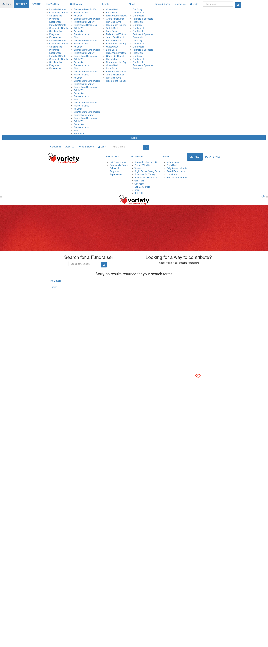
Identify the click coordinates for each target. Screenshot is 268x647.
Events (105, 3)
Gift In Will (79, 27)
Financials (138, 21)
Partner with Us (81, 12)
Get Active (79, 31)
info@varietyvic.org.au (61, 301)
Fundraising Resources (85, 24)
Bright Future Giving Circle (87, 18)
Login (195, 3)
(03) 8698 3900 (58, 298)
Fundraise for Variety (84, 21)
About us (69, 146)
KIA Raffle (79, 133)
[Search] (238, 5)
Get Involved (76, 3)
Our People (138, 15)
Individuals (55, 280)
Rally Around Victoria (116, 15)
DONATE (36, 4)
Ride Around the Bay (177, 177)
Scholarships (55, 15)
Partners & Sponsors (143, 18)
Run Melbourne (113, 21)
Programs (54, 18)
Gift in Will (139, 180)
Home (8, 3)
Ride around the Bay (116, 24)
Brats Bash (111, 12)
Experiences (55, 21)
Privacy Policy (67, 314)
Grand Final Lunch (115, 18)
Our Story (137, 9)
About (132, 3)
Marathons (172, 174)
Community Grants (58, 12)
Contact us (180, 3)
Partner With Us (142, 165)
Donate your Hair (82, 34)
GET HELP (21, 4)
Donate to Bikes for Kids (86, 9)
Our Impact (138, 12)
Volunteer (78, 15)
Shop (76, 37)
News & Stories (162, 3)
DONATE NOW (212, 156)
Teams (53, 286)
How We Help (52, 3)
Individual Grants (57, 9)
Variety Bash (112, 9)
